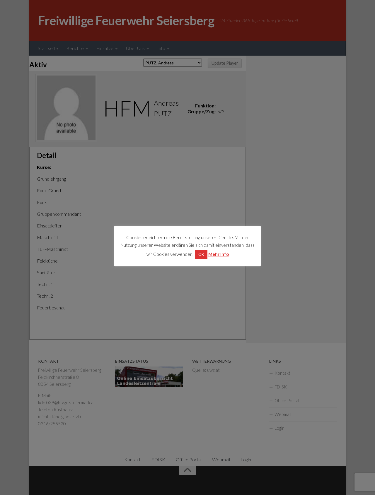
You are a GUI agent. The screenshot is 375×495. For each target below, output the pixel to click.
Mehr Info (218, 254)
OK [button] (201, 254)
